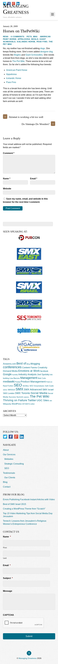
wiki (35, 37)
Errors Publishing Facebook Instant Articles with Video (29, 499)
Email (33, 178)
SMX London (8, 393)
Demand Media (10, 371)
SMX (19, 389)
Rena (5, 37)
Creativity (42, 367)
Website (7, 188)
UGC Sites (43, 400)
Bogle (34, 39)
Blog (5, 482)
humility (15, 375)
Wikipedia (7, 404)
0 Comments (17, 37)
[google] (16, 436)
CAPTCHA (8, 615)
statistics (26, 397)
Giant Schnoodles (34, 55)
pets (29, 37)
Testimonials (9, 473)
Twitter (32, 400)
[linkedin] (22, 436)
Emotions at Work (29, 370)
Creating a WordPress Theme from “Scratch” (24, 509)
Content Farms (29, 367)
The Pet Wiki (18, 61)
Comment (8, 153)
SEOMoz (26, 386)
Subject (8, 578)
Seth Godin (49, 386)
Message (7, 591)
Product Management (33, 381)
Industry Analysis (27, 374)
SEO (18, 385)
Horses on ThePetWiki (21, 31)
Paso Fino (42, 42)
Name (6, 178)
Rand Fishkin (8, 386)
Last (5, 558)
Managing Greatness (28, 658)
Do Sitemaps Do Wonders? (38, 124)
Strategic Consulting (14, 464)
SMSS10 (11, 390)
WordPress (17, 404)
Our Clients (9, 477)
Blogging (35, 363)
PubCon (49, 382)
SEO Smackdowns (37, 386)
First (5, 548)
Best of (21, 363)
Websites (8, 459)
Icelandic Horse (26, 42)
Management (28, 378)
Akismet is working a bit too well (23, 116)
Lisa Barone (14, 378)
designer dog (46, 51)
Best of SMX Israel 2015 (14, 504)
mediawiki (9, 381)
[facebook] (10, 436)
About (6, 450)
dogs (42, 48)
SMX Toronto (22, 393)
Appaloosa (24, 39)
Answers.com (9, 364)
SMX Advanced (33, 389)
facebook (44, 371)
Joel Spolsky (43, 374)
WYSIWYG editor (28, 404)
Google (7, 374)
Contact (6, 487)
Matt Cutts (42, 378)
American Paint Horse (16, 70)
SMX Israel (48, 389)
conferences (12, 367)
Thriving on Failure (15, 400)
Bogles (17, 55)
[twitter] (5, 436)
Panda (17, 382)
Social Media (39, 393)
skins (5, 390)
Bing (28, 364)
